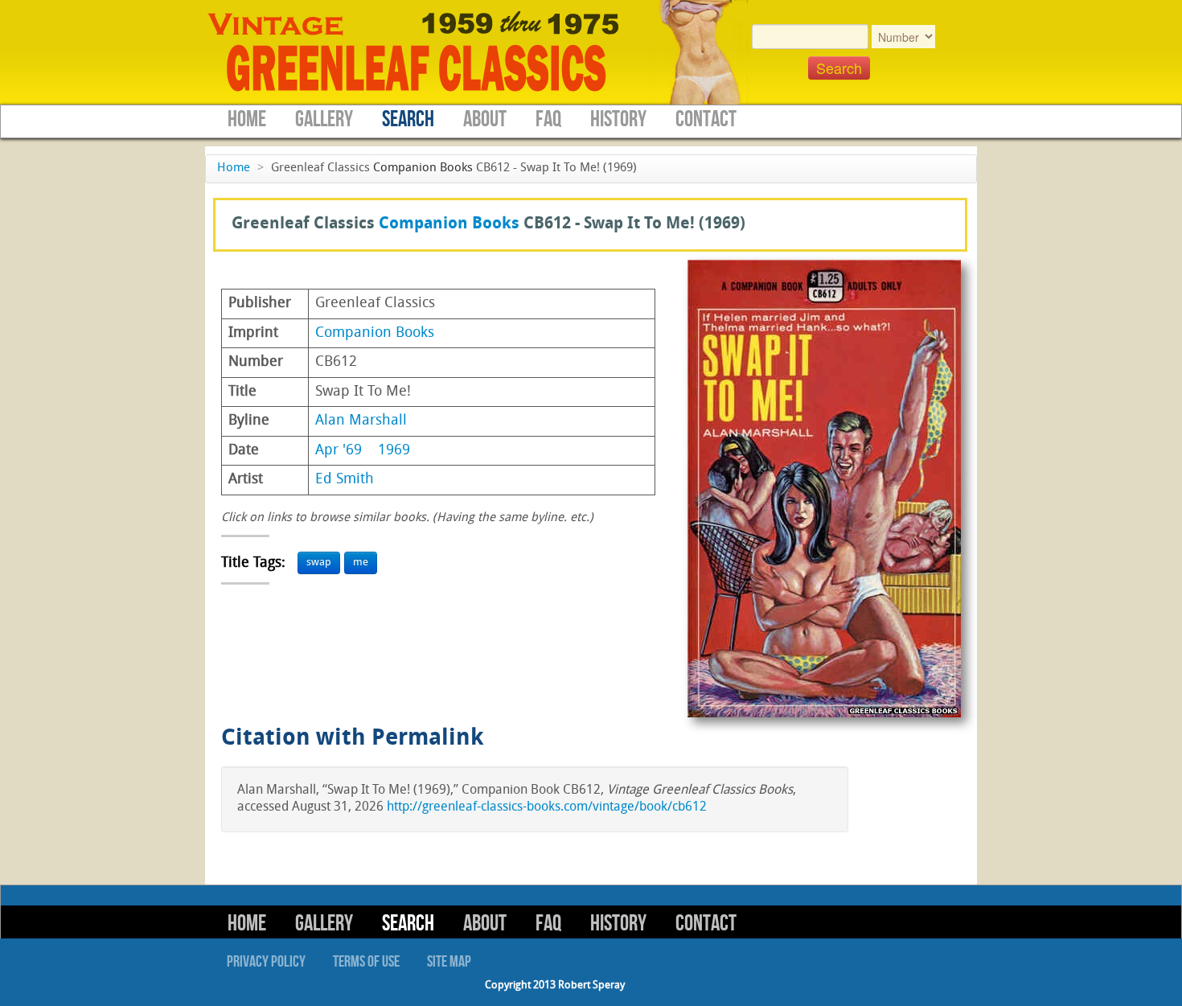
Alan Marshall (361, 421)
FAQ (548, 119)
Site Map (449, 961)
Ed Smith (344, 479)
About (485, 119)
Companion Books (423, 168)
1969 (394, 450)
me (360, 562)
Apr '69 (338, 450)
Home (247, 119)
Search (408, 119)
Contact (706, 119)
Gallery (324, 119)
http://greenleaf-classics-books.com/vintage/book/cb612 (547, 807)
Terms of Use (366, 961)
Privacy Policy (266, 961)
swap (318, 562)
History (618, 119)
